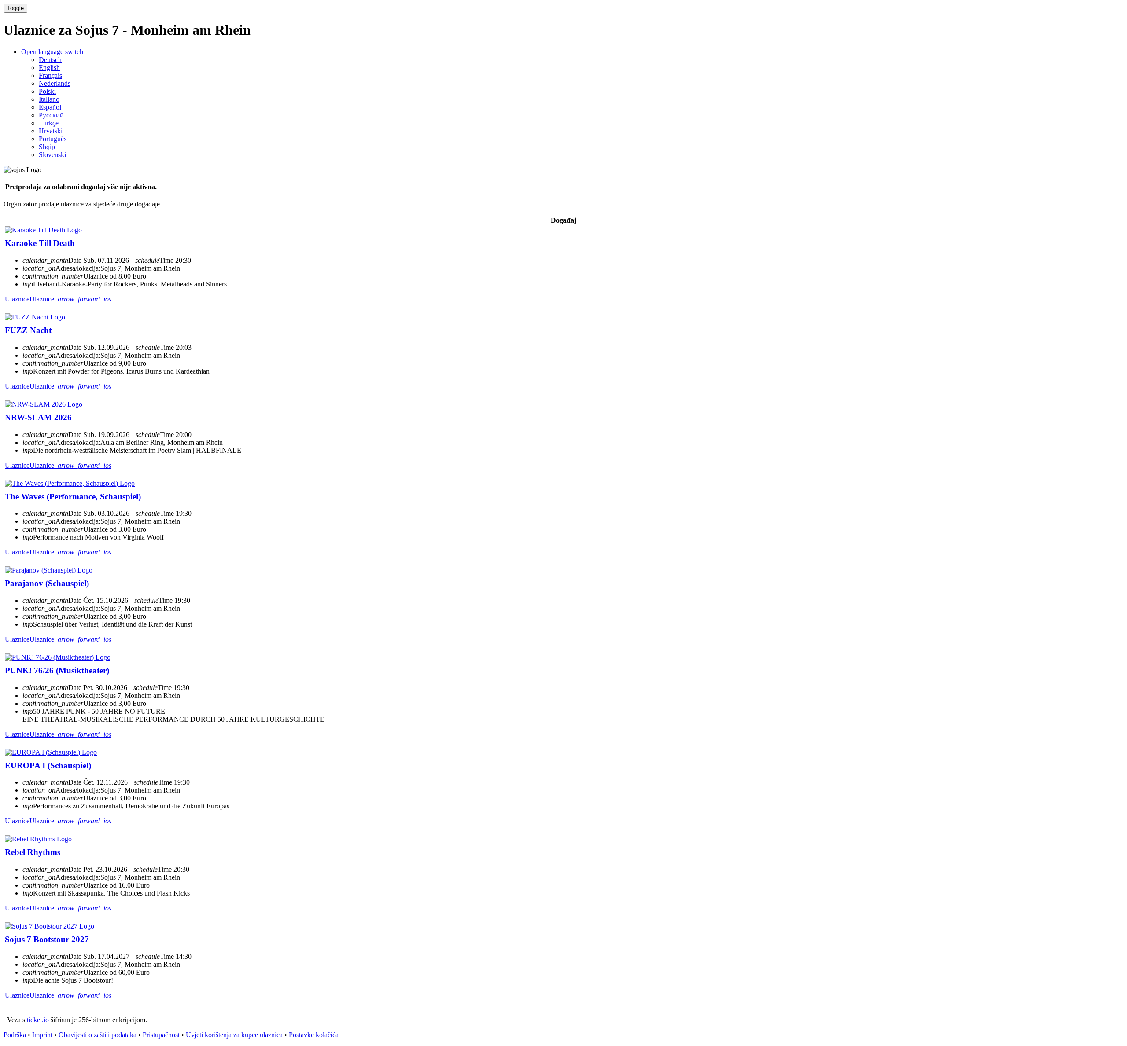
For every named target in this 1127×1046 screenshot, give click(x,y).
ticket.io (38, 1020)
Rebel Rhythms (32, 852)
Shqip (47, 146)
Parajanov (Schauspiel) (47, 583)
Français (50, 75)
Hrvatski (51, 131)
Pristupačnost (161, 1035)
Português (52, 139)
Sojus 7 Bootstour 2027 (47, 939)
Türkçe (49, 123)
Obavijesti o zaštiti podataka (97, 1035)
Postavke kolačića (314, 1035)
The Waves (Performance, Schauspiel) (73, 496)
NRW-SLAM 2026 (38, 417)
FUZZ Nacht (28, 330)
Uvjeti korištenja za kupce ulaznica (235, 1035)
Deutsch (50, 59)
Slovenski (52, 154)
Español (50, 107)
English (49, 67)
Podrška (15, 1035)
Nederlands (54, 83)
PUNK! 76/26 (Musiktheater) (57, 670)
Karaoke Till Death (40, 243)
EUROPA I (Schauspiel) (48, 765)
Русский (51, 115)
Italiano (49, 99)
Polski (47, 91)
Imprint (42, 1035)
